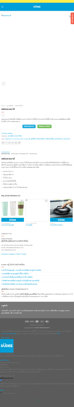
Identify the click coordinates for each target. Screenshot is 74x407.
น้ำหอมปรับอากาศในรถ (56, 225)
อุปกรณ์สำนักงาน (59, 139)
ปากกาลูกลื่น (29, 225)
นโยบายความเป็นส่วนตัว (9, 333)
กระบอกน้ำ (4, 310)
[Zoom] (4, 84)
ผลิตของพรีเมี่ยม (40, 139)
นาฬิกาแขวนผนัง (39, 310)
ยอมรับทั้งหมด (4, 360)
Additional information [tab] (19, 154)
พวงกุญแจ (61, 310)
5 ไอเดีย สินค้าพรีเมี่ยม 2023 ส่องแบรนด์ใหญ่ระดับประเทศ (19, 284)
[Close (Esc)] (2, 396)
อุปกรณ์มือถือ (10, 105)
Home (3, 105)
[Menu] (2, 7)
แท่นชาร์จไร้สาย (19, 105)
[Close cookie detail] (1, 393)
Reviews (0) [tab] (33, 154)
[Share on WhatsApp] (3, 142)
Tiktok (18, 254)
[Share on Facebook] (6, 142)
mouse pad (16, 139)
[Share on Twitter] (9, 142)
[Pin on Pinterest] (16, 142)
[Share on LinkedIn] (19, 142)
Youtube (23, 254)
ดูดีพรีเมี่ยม (33, 139)
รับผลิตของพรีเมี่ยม (49, 139)
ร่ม (10, 310)
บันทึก (2, 390)
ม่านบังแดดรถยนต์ (27, 310)
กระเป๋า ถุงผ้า (16, 310)
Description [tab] (5, 154)
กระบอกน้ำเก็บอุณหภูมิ (7, 225)
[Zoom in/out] (7, 396)
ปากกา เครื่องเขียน (51, 310)
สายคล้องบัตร (18, 313)
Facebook (4, 254)
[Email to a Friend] (12, 142)
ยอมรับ (7, 338)
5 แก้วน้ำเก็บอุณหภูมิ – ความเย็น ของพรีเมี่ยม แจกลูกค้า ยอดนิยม (21, 270)
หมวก (67, 310)
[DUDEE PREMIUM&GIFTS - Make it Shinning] (37, 7)
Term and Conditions (37, 325)
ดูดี (29, 139)
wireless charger (23, 139)
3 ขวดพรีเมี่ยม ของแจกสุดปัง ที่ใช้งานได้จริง (15, 274)
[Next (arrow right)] (7, 404)
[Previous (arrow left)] (2, 404)
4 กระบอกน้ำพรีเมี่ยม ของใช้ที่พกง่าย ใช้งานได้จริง (17, 277)
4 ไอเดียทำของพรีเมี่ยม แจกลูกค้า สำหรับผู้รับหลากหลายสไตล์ (20, 280)
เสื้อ (11, 313)
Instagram (12, 254)
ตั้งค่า (58, 333)
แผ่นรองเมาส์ (67, 139)
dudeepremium (8, 139)
